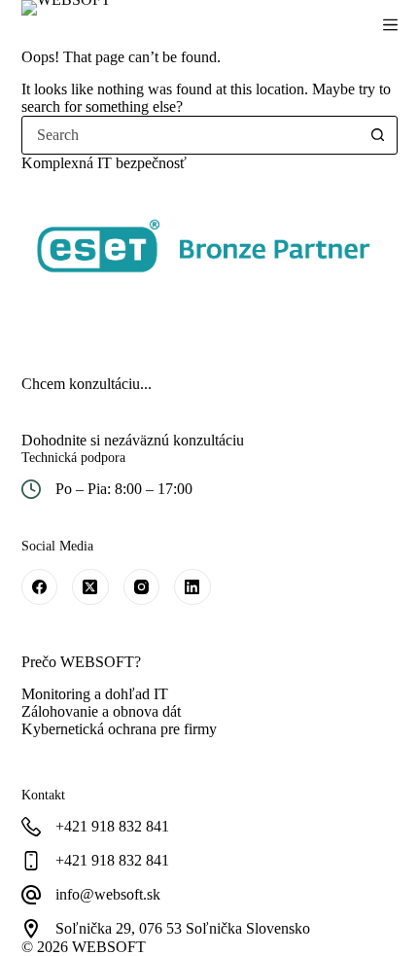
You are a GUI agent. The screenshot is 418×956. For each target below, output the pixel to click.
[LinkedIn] (192, 587)
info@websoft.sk (107, 894)
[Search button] (378, 135)
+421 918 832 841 (112, 860)
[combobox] (191, 135)
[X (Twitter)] (90, 587)
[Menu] (390, 25)
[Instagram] (141, 587)
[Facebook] (39, 587)
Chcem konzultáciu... (86, 383)
